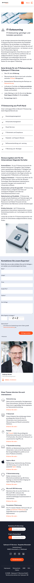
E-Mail (3, 275)
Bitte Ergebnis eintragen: (8, 315)
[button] (17, 529)
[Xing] (19, 554)
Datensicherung (9, 83)
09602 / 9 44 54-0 (10, 380)
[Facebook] (15, 554)
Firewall (12, 78)
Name (3, 268)
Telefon (3, 295)
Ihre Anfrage (4, 302)
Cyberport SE (24, 575)
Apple (14, 466)
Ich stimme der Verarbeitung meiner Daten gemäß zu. (16, 326)
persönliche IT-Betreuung (18, 509)
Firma (2, 282)
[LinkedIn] (23, 554)
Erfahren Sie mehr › (11, 409)
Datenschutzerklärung (9, 327)
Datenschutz (4, 323)
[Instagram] (11, 554)
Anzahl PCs (4, 288)
